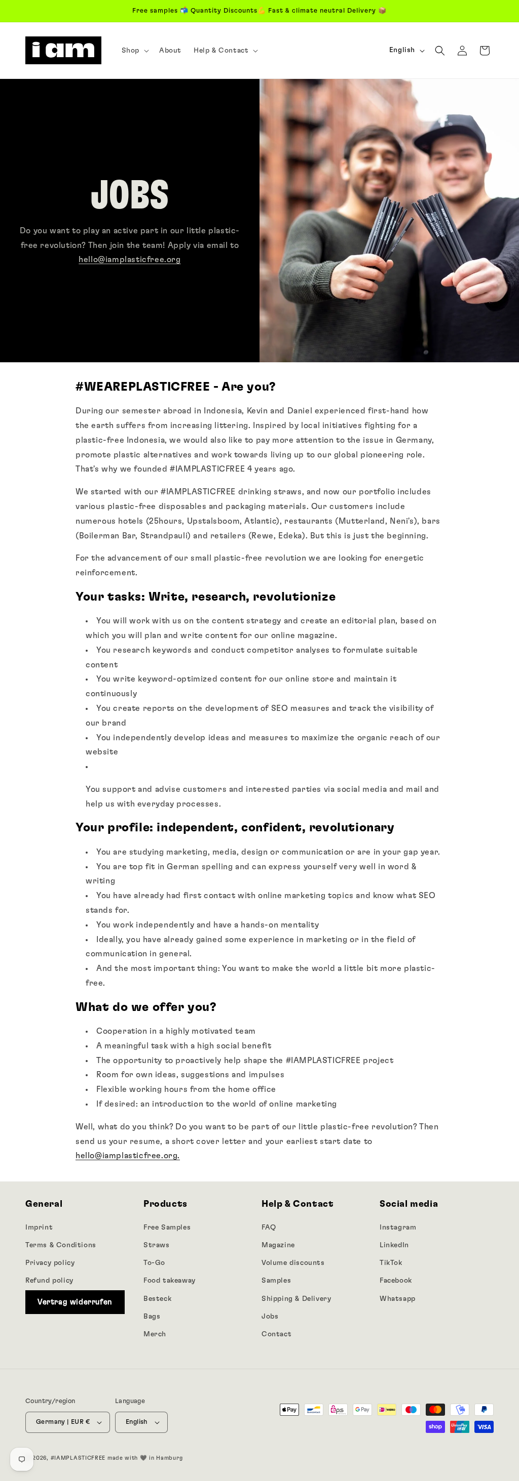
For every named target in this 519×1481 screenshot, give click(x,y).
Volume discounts (293, 1262)
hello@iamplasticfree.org (129, 260)
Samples (276, 1280)
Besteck (157, 1298)
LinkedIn (394, 1245)
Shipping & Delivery (296, 1298)
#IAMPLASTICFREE (78, 1458)
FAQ (269, 1227)
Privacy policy (50, 1262)
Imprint (39, 1227)
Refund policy (49, 1280)
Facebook (396, 1280)
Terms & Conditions (60, 1245)
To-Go (154, 1262)
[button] (134, 50)
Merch (154, 1334)
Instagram (398, 1227)
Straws (156, 1245)
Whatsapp (398, 1298)
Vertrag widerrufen (75, 1302)
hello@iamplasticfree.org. (128, 1156)
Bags (151, 1316)
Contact (276, 1334)
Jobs (270, 1316)
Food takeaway (169, 1280)
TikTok (391, 1262)
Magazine (278, 1245)
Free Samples (167, 1227)
